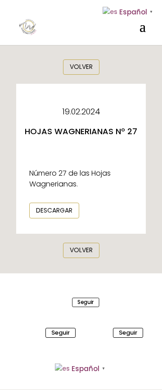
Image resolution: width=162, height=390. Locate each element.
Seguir (85, 302)
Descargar (54, 210)
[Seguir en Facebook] (65, 302)
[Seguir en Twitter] (32, 332)
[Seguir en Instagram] (100, 332)
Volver (81, 66)
